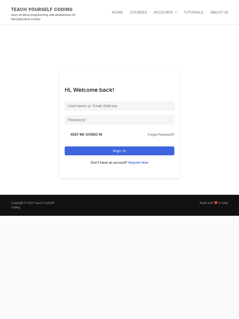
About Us (219, 12)
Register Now (138, 162)
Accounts (163, 12)
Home (117, 12)
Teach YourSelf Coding (42, 9)
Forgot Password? (161, 134)
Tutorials (193, 12)
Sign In (119, 151)
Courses (138, 12)
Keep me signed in (86, 134)
